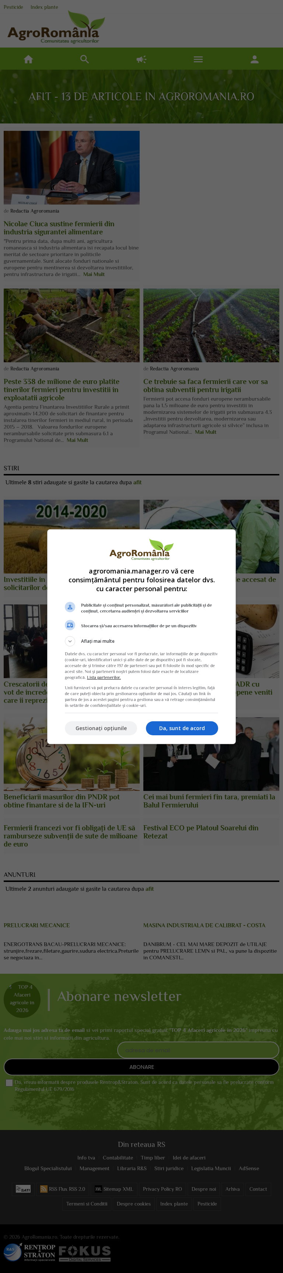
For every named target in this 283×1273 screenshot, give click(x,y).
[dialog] (141, 636)
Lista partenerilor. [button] (104, 677)
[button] (141, 641)
